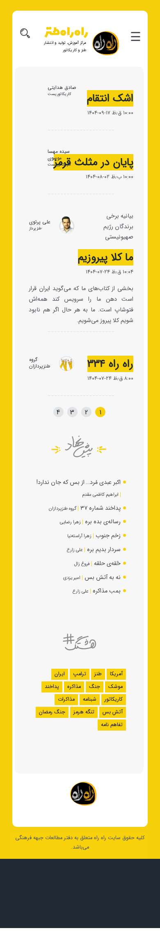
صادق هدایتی (62, 87)
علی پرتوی (39, 222)
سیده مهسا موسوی (59, 155)
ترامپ (79, 674)
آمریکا (116, 674)
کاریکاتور (114, 699)
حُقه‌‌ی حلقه (107, 563)
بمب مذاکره (107, 591)
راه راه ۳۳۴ (110, 364)
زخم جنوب (108, 535)
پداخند (52, 687)
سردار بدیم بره (104, 549)
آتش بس (113, 712)
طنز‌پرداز (35, 228)
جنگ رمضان (52, 712)
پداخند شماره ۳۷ (100, 508)
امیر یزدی (71, 577)
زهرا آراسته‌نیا (79, 536)
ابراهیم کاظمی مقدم (100, 494)
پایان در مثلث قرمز (93, 162)
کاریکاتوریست (59, 94)
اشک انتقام (110, 98)
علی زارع (75, 550)
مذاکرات (66, 699)
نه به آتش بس (103, 577)
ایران (60, 674)
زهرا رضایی (70, 522)
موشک (115, 687)
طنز (98, 674)
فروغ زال (82, 563)
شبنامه (89, 699)
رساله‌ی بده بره (103, 522)
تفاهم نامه (112, 725)
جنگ (94, 687)
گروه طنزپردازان (39, 363)
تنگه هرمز (83, 712)
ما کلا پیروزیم (105, 257)
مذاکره (74, 687)
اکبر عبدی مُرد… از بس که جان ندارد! (79, 482)
